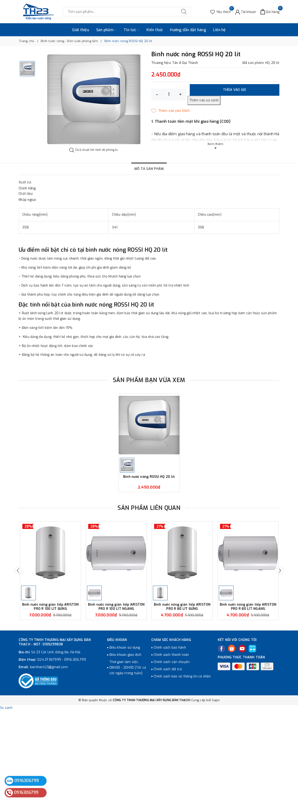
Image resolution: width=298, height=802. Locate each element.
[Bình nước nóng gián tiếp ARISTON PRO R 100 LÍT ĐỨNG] (50, 552)
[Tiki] (252, 648)
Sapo (216, 700)
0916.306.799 (75, 659)
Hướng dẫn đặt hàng (188, 29)
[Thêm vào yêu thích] (170, 111)
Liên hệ (219, 29)
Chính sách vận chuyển (172, 662)
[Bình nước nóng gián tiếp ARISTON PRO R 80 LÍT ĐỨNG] (182, 552)
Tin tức (130, 29)
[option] (94, 99)
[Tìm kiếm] (183, 11)
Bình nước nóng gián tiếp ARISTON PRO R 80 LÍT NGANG (248, 607)
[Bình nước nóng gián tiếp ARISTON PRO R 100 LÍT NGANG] (116, 552)
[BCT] (38, 680)
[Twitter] (231, 648)
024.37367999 (49, 659)
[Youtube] (242, 648)
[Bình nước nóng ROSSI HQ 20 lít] (149, 425)
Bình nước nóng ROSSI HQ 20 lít (149, 477)
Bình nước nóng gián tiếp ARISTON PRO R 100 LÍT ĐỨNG (50, 607)
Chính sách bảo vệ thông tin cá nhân (182, 676)
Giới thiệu (80, 29)
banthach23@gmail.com (49, 667)
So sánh (6, 708)
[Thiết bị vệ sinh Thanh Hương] (38, 11)
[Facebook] (221, 648)
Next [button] (280, 571)
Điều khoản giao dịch (125, 655)
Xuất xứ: (25, 182)
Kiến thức (154, 29)
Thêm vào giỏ (234, 90)
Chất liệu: (26, 193)
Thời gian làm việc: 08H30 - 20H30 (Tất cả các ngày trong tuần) (127, 667)
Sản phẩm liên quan (149, 508)
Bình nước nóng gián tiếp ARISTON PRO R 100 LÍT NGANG (116, 607)
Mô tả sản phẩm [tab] (149, 169)
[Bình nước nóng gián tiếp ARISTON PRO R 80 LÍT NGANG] (248, 552)
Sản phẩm (105, 29)
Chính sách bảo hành (170, 647)
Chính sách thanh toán (171, 655)
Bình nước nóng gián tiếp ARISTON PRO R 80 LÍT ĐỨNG (182, 607)
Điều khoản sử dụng (124, 647)
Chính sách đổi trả (168, 669)
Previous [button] (18, 571)
